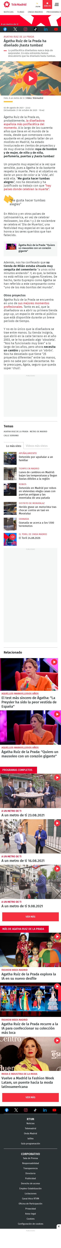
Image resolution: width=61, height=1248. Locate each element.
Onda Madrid (35, 12)
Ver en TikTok (35, 1110)
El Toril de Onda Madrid (33, 534)
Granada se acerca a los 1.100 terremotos (10, 524)
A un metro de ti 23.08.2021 (30, 791)
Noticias (8, 12)
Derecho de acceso (30, 1183)
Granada (24, 519)
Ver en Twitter (16, 1110)
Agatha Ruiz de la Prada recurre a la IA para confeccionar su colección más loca (30, 999)
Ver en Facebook (7, 1110)
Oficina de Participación (30, 1204)
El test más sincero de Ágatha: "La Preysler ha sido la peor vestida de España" (29, 674)
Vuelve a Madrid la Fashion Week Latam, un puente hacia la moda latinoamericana (30, 1054)
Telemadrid (30, 1128)
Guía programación (30, 1144)
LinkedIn (46, 29)
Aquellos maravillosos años (20, 693)
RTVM (30, 1119)
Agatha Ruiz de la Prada (19, 36)
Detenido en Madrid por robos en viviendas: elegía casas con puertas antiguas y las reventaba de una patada (10, 489)
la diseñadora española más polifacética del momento (24, 124)
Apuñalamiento (28, 453)
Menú (56, 4)
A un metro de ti (11, 811)
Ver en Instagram (26, 1110)
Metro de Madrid (38, 432)
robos (22, 484)
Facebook (5, 29)
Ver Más (30, 916)
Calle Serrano (11, 436)
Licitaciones (30, 1194)
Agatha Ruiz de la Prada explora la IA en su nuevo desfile (30, 950)
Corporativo (30, 1154)
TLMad (20, 12)
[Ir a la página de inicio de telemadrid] (15, 4)
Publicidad (30, 1178)
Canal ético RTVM (30, 1199)
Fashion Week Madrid (14, 970)
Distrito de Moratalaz (32, 503)
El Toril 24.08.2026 (10, 539)
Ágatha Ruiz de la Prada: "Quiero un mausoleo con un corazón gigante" (11, 249)
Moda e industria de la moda (19, 1074)
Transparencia (30, 1168)
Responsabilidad (30, 1163)
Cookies (30, 1219)
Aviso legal (30, 1214)
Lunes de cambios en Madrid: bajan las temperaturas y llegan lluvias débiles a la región (10, 473)
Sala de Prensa (30, 1158)
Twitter (15, 29)
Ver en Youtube (54, 1110)
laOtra (30, 1138)
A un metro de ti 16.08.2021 (30, 836)
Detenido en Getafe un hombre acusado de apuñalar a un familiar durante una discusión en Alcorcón (10, 458)
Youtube (56, 29)
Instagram (25, 29)
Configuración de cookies (30, 1224)
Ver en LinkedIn (45, 1110)
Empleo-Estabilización (30, 1188)
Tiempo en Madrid (29, 468)
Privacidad (30, 1209)
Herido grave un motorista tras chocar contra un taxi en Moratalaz (10, 508)
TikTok (35, 29)
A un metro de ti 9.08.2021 (30, 882)
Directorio (30, 1173)
